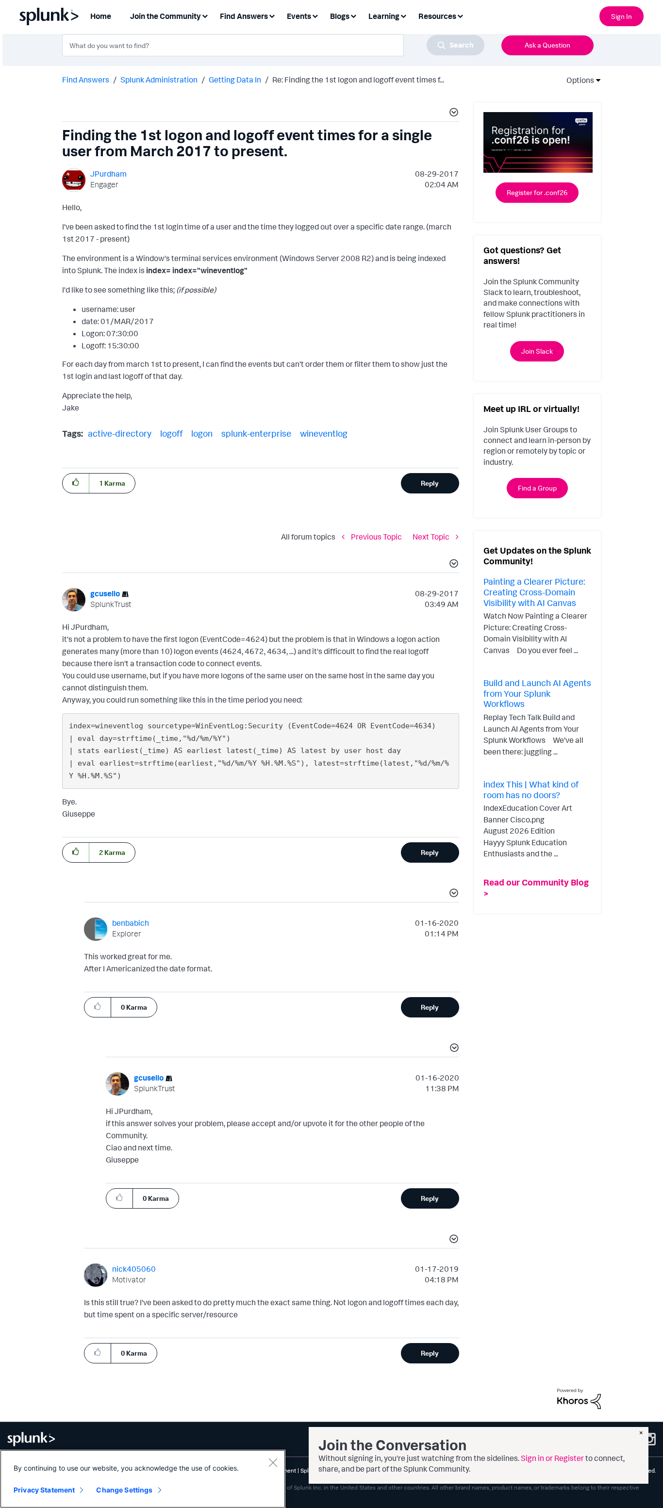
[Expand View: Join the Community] (205, 15)
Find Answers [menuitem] (244, 16)
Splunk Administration (159, 79)
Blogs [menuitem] (339, 16)
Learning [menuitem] (383, 16)
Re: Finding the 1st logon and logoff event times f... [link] (358, 79)
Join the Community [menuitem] (165, 16)
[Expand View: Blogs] (353, 15)
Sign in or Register (552, 1458)
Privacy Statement (44, 1490)
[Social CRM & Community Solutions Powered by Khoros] (579, 1398)
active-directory (119, 433)
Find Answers (85, 79)
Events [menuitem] (299, 16)
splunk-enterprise (256, 433)
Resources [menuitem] (437, 16)
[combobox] (273, 45)
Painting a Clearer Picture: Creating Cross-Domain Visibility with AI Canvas (534, 591)
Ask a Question (547, 45)
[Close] (273, 1462)
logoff (171, 433)
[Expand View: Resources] (460, 15)
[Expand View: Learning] (403, 15)
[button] (452, 113)
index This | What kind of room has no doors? (531, 789)
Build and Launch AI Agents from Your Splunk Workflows (537, 693)
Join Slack (537, 351)
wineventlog (324, 433)
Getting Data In (235, 79)
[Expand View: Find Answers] (272, 15)
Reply (430, 483)
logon (202, 433)
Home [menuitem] (100, 16)
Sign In (621, 16)
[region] (142, 1479)
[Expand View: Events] (315, 15)
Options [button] (577, 80)
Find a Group (537, 488)
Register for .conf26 (537, 192)
